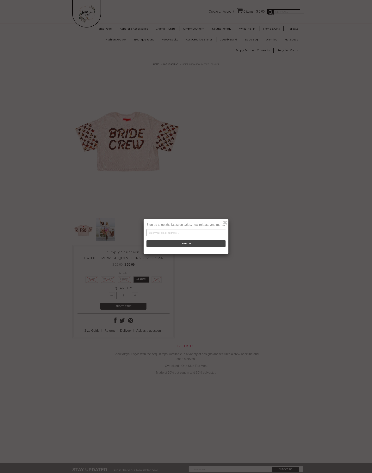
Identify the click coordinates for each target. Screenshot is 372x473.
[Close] (225, 223)
